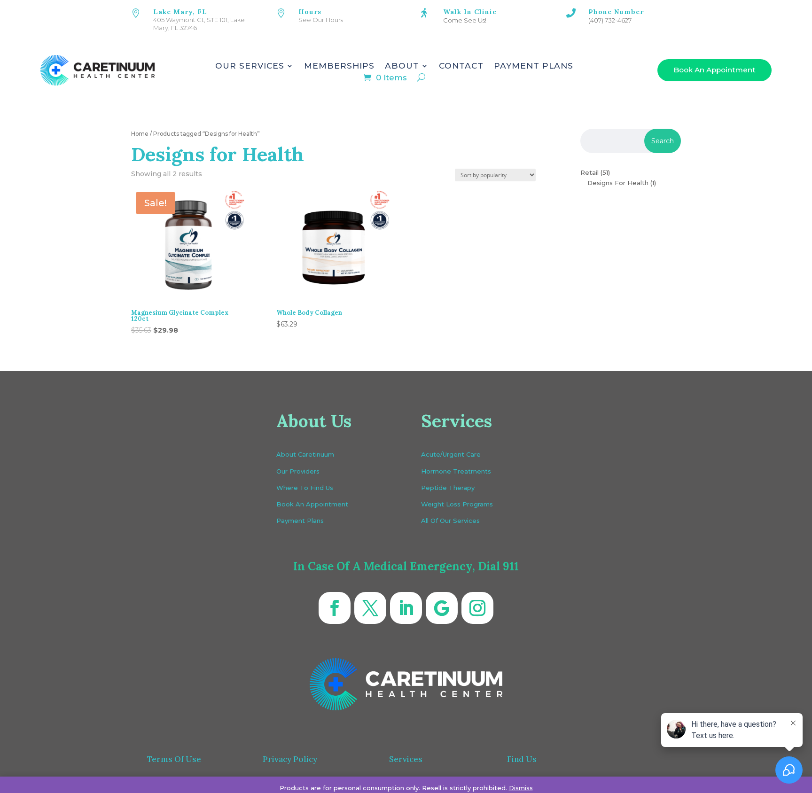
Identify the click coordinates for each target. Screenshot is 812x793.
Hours (309, 12)
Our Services (249, 66)
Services (405, 759)
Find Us (522, 759)
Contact (461, 66)
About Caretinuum (305, 454)
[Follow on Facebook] (335, 608)
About (402, 66)
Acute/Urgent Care (451, 454)
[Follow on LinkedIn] (406, 608)
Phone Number (616, 12)
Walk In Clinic (470, 12)
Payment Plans (533, 66)
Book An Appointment (714, 69)
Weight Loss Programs (457, 504)
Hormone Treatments (456, 471)
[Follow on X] (370, 608)
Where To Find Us (304, 487)
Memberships (339, 66)
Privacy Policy (290, 759)
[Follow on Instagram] (477, 608)
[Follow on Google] (442, 608)
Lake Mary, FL (180, 12)
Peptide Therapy (448, 487)
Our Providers (298, 471)
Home (139, 133)
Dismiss (521, 788)
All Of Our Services (450, 520)
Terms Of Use (174, 759)
